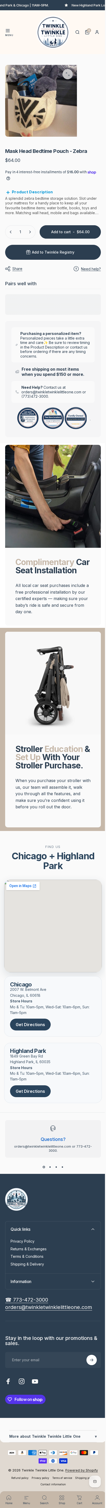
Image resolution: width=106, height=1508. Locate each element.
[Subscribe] (88, 1364)
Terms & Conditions (27, 1260)
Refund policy (18, 1482)
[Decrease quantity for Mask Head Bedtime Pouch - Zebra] (10, 229)
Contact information (51, 1488)
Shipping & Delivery (27, 1268)
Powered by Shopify (80, 1474)
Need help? (87, 266)
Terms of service (60, 1482)
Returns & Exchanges (29, 1253)
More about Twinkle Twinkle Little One (51, 1440)
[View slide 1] (42, 1171)
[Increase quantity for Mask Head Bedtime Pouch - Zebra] (29, 229)
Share (17, 266)
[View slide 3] (54, 1171)
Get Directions (30, 1028)
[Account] (97, 32)
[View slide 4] (60, 1171)
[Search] (77, 32)
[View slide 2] (48, 1171)
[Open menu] (7, 30)
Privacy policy (38, 1482)
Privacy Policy (22, 1245)
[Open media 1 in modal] (68, 74)
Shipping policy (83, 1482)
